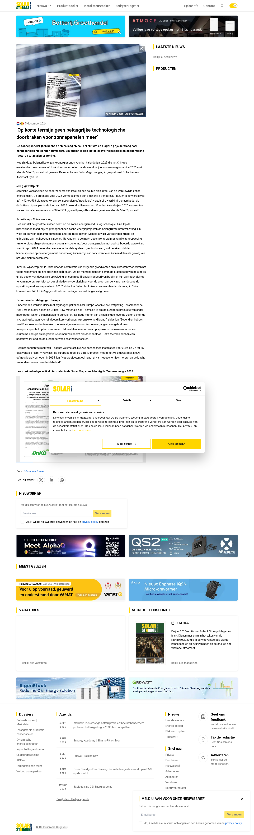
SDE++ (20, 760)
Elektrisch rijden (175, 731)
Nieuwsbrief (172, 766)
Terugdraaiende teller (29, 766)
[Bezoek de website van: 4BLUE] (183, 590)
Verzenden (234, 814)
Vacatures (171, 782)
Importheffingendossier (30, 749)
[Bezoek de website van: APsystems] (183, 546)
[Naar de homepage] (23, 5)
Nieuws (42, 6)
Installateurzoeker (97, 6)
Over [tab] (179, 400)
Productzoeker (67, 6)
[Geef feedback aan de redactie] (203, 717)
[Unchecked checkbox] (140, 823)
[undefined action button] (221, 814)
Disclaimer (171, 760)
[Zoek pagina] (222, 5)
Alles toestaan (176, 443)
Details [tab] (127, 400)
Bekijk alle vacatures (34, 663)
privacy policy (233, 823)
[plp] (233, 5)
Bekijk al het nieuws (165, 57)
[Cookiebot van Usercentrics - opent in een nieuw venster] (186, 388)
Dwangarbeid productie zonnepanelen (30, 732)
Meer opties (124, 443)
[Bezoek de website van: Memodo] (70, 26)
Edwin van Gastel (33, 471)
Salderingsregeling (27, 755)
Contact (209, 6)
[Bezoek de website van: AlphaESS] (70, 546)
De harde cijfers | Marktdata (26, 722)
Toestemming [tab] (75, 400)
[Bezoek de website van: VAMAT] (70, 590)
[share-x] (41, 480)
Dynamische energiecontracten (27, 742)
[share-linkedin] (51, 480)
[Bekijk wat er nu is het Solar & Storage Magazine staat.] (150, 643)
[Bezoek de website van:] (183, 26)
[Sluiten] (242, 799)
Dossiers (26, 714)
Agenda (65, 714)
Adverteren (172, 771)
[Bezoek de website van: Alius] (183, 688)
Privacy (169, 755)
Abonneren (171, 777)
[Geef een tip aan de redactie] (203, 740)
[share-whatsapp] (62, 480)
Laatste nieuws (174, 720)
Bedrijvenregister (127, 6)
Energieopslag (174, 726)
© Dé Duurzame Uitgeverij (52, 827)
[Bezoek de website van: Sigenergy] (70, 688)
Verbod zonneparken (28, 771)
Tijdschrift (190, 6)
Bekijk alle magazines (184, 663)
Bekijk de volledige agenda (73, 799)
